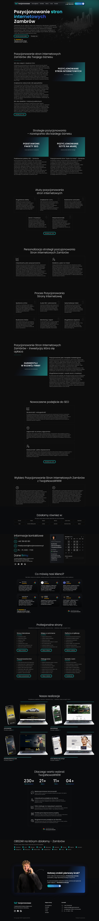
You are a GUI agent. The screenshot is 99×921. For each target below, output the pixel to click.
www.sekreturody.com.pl (57, 758)
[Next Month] (83, 537)
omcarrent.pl (7, 728)
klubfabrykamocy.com (10, 758)
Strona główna (35, 3)
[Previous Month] (81, 537)
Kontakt (56, 3)
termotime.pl (54, 728)
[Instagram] (15, 564)
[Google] (25, 564)
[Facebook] (18, 564)
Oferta (46, 3)
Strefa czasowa (68, 556)
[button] (69, 542)
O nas (51, 3)
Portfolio (42, 3)
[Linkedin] (21, 564)
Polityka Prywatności (80, 918)
